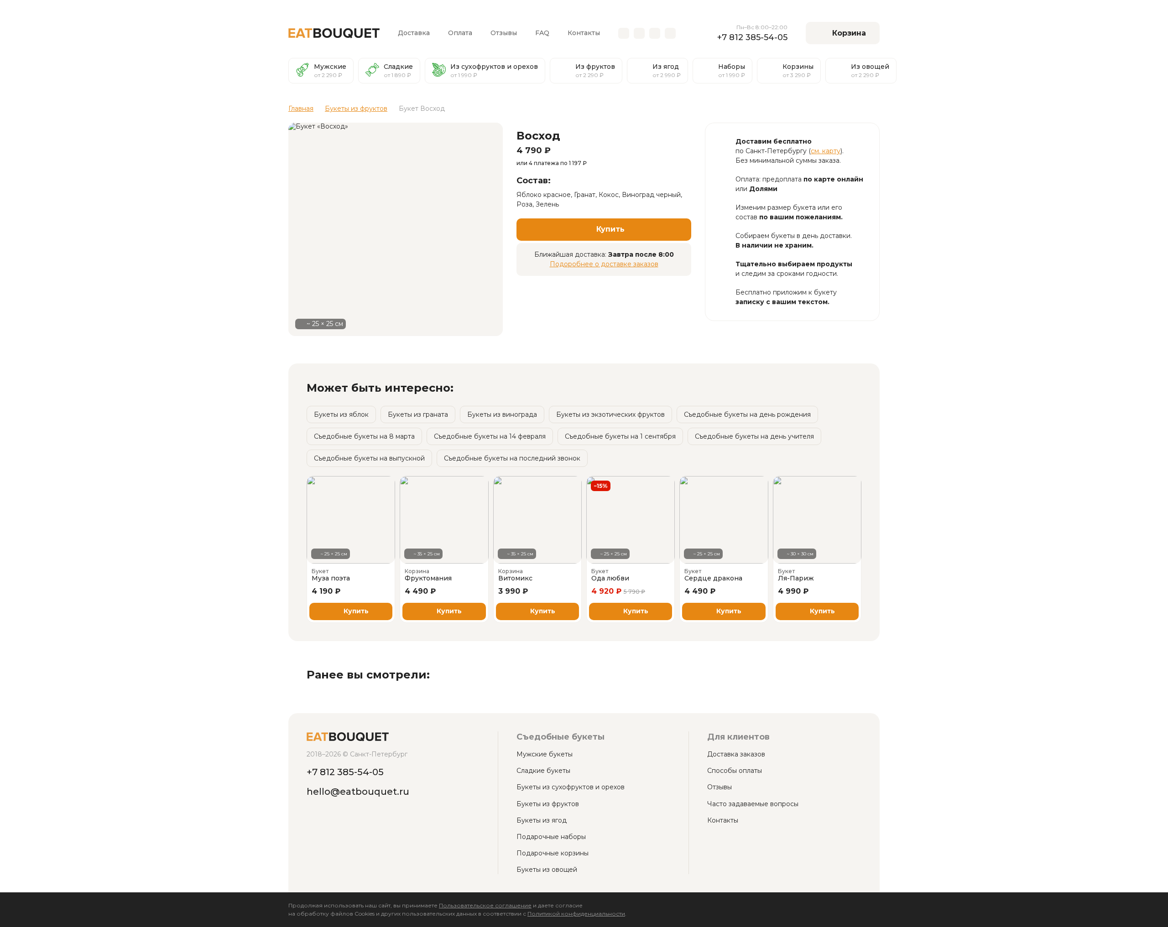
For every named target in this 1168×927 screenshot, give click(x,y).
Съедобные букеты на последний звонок (512, 458)
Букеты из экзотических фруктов (610, 414)
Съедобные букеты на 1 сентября (620, 436)
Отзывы (503, 33)
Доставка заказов (736, 754)
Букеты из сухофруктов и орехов (570, 787)
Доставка (414, 33)
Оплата (460, 33)
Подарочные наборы (551, 836)
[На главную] (334, 33)
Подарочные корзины (552, 853)
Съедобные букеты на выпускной (369, 458)
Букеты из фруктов (547, 804)
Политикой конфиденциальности (576, 913)
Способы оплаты (734, 770)
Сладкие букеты (543, 770)
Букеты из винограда (502, 414)
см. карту (825, 151)
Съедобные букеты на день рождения (747, 414)
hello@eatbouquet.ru (358, 792)
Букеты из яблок (341, 414)
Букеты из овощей (546, 869)
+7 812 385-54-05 (752, 37)
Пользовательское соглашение (485, 905)
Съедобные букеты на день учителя (754, 436)
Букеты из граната (418, 414)
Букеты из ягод (541, 820)
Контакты (584, 33)
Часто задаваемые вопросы (752, 804)
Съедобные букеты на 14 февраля (490, 436)
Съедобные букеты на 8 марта (364, 436)
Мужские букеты (544, 754)
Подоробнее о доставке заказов (604, 264)
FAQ (542, 33)
